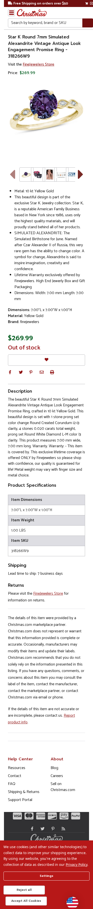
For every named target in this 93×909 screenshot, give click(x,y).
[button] (10, 372)
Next (81, 174)
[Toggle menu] (11, 12)
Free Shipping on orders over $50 (40, 3)
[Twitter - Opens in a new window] (41, 829)
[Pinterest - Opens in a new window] (52, 829)
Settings (46, 876)
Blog (54, 768)
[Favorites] (46, 360)
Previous (12, 174)
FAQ (11, 784)
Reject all (24, 890)
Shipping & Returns (23, 792)
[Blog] (62, 829)
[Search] (87, 23)
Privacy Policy (76, 864)
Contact (14, 776)
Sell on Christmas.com (63, 787)
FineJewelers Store (38, 64)
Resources (16, 768)
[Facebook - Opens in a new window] (31, 829)
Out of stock (24, 347)
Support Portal (20, 799)
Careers (57, 776)
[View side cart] (91, 3)
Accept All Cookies (26, 901)
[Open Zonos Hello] (70, 900)
